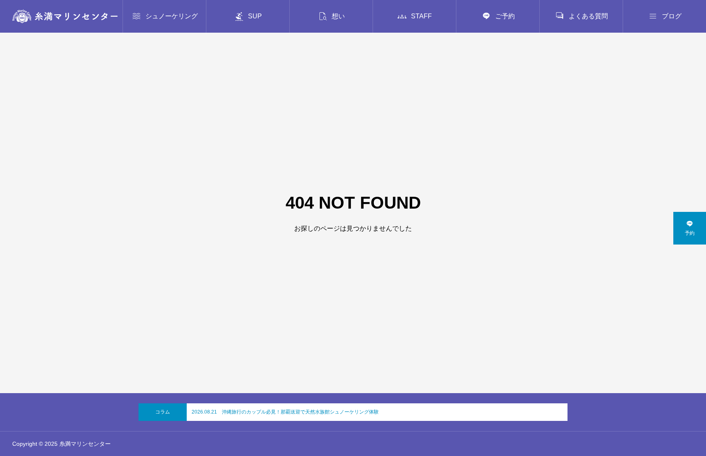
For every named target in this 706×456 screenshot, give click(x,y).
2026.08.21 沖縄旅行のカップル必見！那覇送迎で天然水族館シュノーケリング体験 (285, 412)
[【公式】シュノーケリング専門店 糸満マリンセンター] (65, 16)
